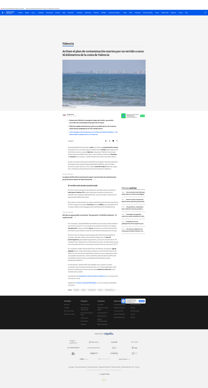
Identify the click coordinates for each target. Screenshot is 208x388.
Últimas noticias (69, 311)
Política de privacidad (92, 367)
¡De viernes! (84, 321)
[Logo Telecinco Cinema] (114, 353)
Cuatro (133, 314)
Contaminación (92, 289)
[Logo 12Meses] (134, 353)
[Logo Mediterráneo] (124, 359)
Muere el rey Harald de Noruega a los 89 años (13, 8)
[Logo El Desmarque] (73, 347)
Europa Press (70, 114)
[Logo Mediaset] (104, 335)
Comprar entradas (119, 304)
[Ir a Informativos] (10, 13)
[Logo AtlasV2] (83, 359)
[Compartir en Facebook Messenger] (113, 140)
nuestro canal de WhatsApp (86, 283)
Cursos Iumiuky (118, 311)
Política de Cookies (115, 367)
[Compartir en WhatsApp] (105, 140)
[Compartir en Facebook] (116, 140)
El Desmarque (135, 311)
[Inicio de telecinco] (2, 12)
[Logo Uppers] (94, 353)
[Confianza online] (104, 382)
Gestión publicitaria (126, 367)
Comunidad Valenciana (110, 289)
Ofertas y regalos (119, 307)
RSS (133, 367)
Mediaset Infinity (136, 304)
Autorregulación (102, 313)
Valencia (68, 43)
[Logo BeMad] (73, 353)
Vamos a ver (84, 318)
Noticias (66, 304)
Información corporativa (80, 367)
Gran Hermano (85, 304)
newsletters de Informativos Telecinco (92, 276)
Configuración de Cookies (104, 367)
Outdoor (83, 324)
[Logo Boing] (114, 348)
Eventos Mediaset (119, 314)
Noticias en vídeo (69, 314)
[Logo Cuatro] (114, 342)
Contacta (100, 304)
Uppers (133, 307)
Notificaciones (102, 316)
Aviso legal (71, 367)
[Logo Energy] (134, 348)
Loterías (66, 307)
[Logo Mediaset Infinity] (73, 342)
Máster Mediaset (102, 324)
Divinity (133, 317)
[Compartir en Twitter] (109, 140)
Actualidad (76, 289)
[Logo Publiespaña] (104, 359)
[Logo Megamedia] (104, 374)
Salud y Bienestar (119, 317)
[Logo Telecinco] (94, 342)
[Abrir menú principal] (205, 12)
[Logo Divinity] (134, 342)
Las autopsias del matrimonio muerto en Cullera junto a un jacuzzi (43, 8)
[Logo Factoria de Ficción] (94, 348)
